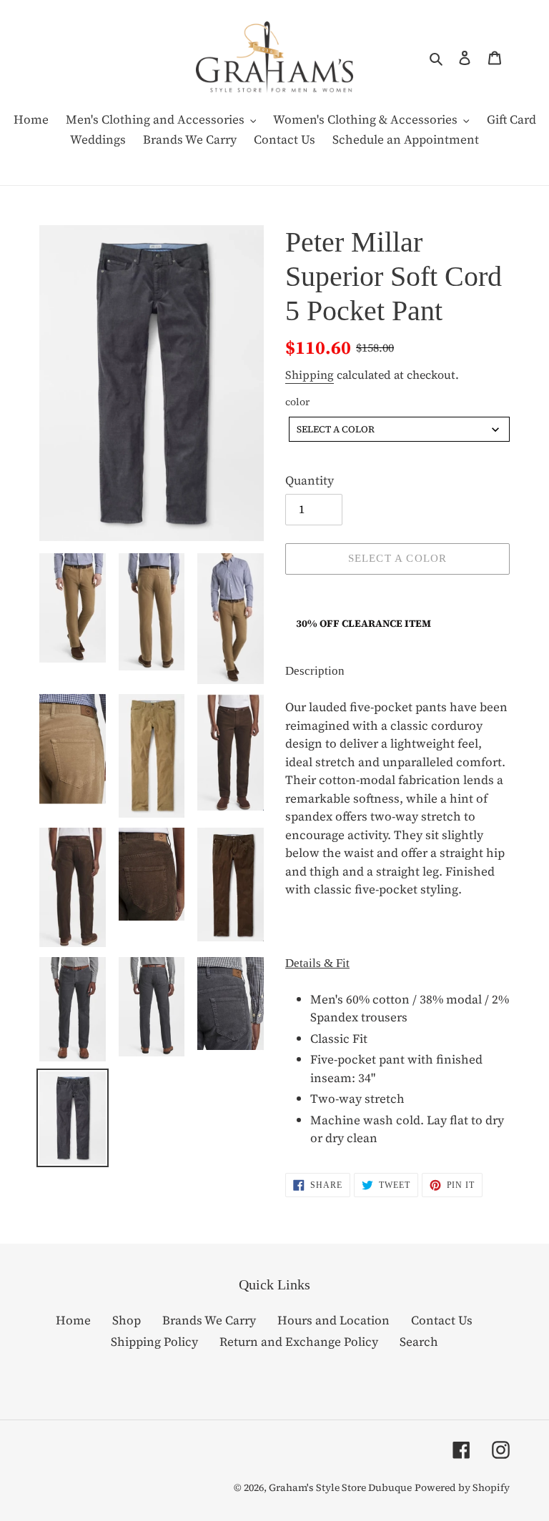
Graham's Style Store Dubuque (340, 1487)
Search (419, 1341)
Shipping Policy (154, 1341)
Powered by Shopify (462, 1487)
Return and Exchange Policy (298, 1341)
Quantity (309, 480)
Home (73, 1320)
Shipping (309, 374)
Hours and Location (333, 1320)
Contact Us (442, 1320)
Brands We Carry (209, 1320)
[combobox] (399, 429)
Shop (126, 1320)
